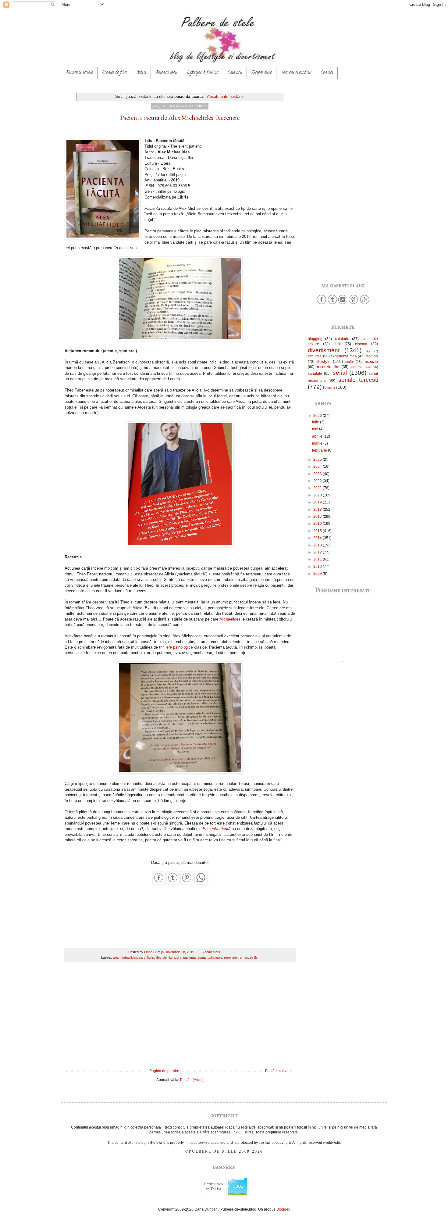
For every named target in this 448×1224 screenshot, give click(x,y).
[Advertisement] (180, 1018)
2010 (318, 566)
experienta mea (344, 356)
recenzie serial (361, 367)
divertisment (324, 350)
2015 (318, 531)
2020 (318, 495)
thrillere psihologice (176, 647)
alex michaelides (125, 957)
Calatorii (235, 73)
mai (315, 429)
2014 (318, 538)
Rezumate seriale (79, 73)
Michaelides (229, 619)
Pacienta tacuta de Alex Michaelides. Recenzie (180, 117)
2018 (318, 509)
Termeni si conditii (296, 73)
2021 (318, 488)
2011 (318, 559)
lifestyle (161, 957)
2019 (318, 502)
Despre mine (261, 73)
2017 (318, 516)
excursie (315, 356)
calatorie (342, 339)
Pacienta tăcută (216, 828)
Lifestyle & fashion (203, 73)
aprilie (317, 436)
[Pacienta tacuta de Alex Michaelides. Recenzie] (158, 882)
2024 (318, 466)
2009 (318, 573)
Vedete (141, 73)
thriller (254, 957)
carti (142, 957)
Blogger (282, 1209)
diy (368, 351)
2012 (318, 552)
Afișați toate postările (225, 96)
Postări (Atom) (192, 1080)
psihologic (215, 957)
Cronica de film (114, 73)
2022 (318, 481)
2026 (318, 415)
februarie (320, 450)
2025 (318, 459)
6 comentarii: (212, 952)
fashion (372, 356)
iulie (316, 422)
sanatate (315, 373)
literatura (175, 957)
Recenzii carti (166, 73)
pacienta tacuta (194, 957)
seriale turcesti (358, 380)
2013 (318, 545)
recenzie (230, 957)
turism (329, 387)
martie (317, 443)
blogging (315, 339)
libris (150, 957)
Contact (327, 73)
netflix (349, 361)
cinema (361, 344)
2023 (318, 474)
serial (340, 373)
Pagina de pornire (164, 1071)
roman (243, 957)
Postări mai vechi (279, 1071)
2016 (318, 523)
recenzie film (328, 367)
